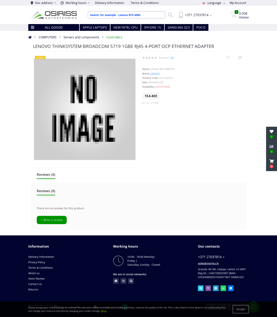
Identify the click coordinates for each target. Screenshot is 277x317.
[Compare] (240, 57)
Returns (33, 289)
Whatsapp (223, 288)
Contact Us (35, 284)
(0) (172, 57)
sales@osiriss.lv (208, 263)
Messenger (231, 288)
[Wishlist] (228, 57)
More (104, 310)
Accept (241, 309)
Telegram (216, 288)
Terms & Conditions (145, 3)
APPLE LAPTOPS (95, 27)
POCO (200, 27)
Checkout (244, 17)
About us (34, 273)
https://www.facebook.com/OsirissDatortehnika (116, 281)
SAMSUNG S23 (179, 27)
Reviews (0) (46, 174)
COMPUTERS (48, 37)
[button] (75, 3)
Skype (201, 288)
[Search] (169, 15)
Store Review (36, 278)
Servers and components (81, 37)
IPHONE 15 (152, 27)
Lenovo (155, 73)
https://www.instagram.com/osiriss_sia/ (123, 281)
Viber (208, 288)
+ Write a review (52, 220)
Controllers (114, 37)
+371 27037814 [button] (210, 257)
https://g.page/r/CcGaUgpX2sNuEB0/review (131, 281)
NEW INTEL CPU (125, 27)
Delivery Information (109, 3)
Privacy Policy (36, 262)
